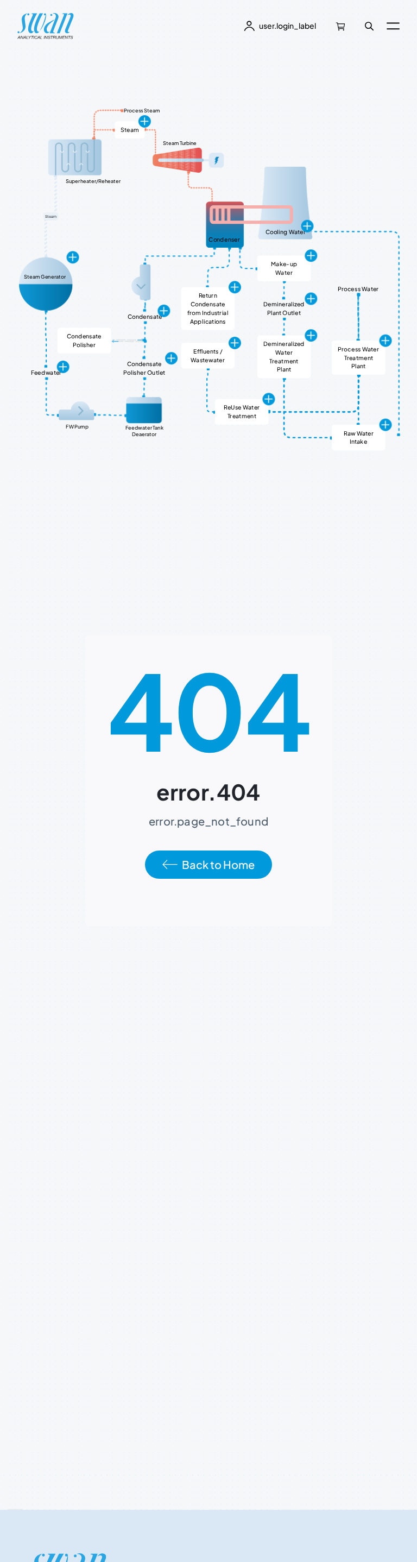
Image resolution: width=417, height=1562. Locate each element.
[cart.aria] (341, 26)
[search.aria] (369, 26)
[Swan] (45, 26)
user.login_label (287, 25)
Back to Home (218, 864)
